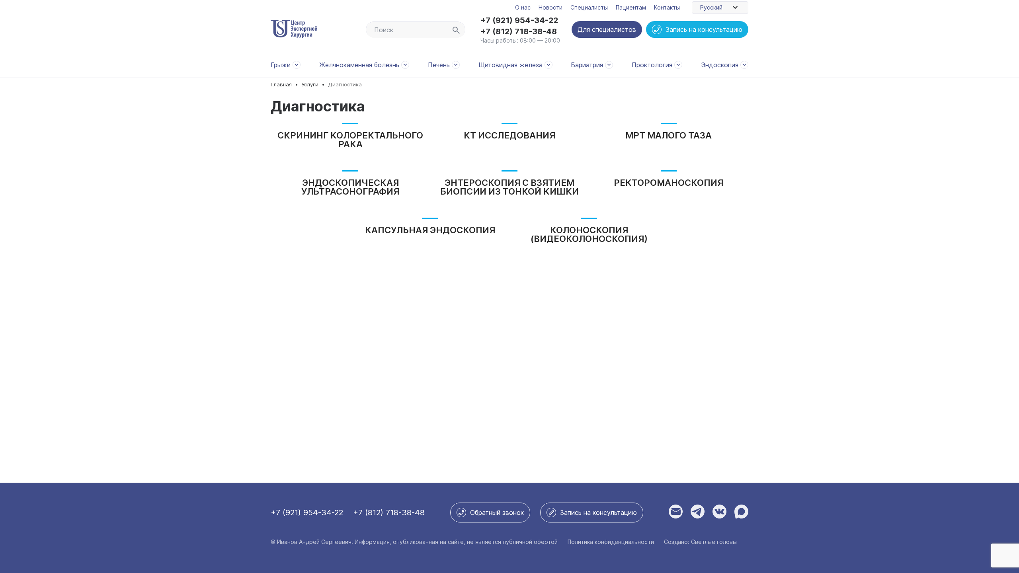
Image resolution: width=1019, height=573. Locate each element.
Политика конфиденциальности (611, 541)
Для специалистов (607, 29)
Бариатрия (587, 65)
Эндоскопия (719, 65)
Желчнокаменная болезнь (359, 65)
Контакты (667, 7)
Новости (550, 7)
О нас (523, 7)
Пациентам (631, 7)
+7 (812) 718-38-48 (518, 31)
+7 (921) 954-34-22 (519, 20)
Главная (281, 85)
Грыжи (281, 65)
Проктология (652, 65)
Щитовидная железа (510, 65)
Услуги (309, 85)
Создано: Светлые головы (700, 541)
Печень (439, 65)
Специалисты (589, 7)
